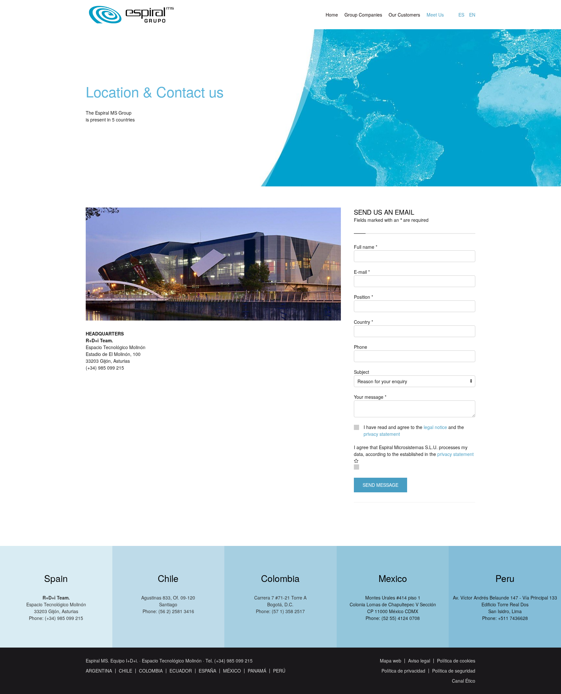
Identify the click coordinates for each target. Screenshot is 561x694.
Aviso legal (419, 660)
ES (461, 14)
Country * (363, 322)
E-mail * (362, 272)
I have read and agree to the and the (414, 430)
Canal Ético (463, 680)
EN (472, 14)
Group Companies (363, 14)
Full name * (365, 247)
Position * (363, 297)
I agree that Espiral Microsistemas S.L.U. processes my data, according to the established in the (414, 450)
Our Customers (404, 14)
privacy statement (382, 434)
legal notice (435, 427)
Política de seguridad (453, 670)
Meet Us (435, 14)
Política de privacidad (403, 670)
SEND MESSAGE (380, 485)
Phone (360, 347)
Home (332, 14)
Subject (361, 372)
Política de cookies (456, 660)
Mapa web (390, 660)
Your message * (370, 397)
